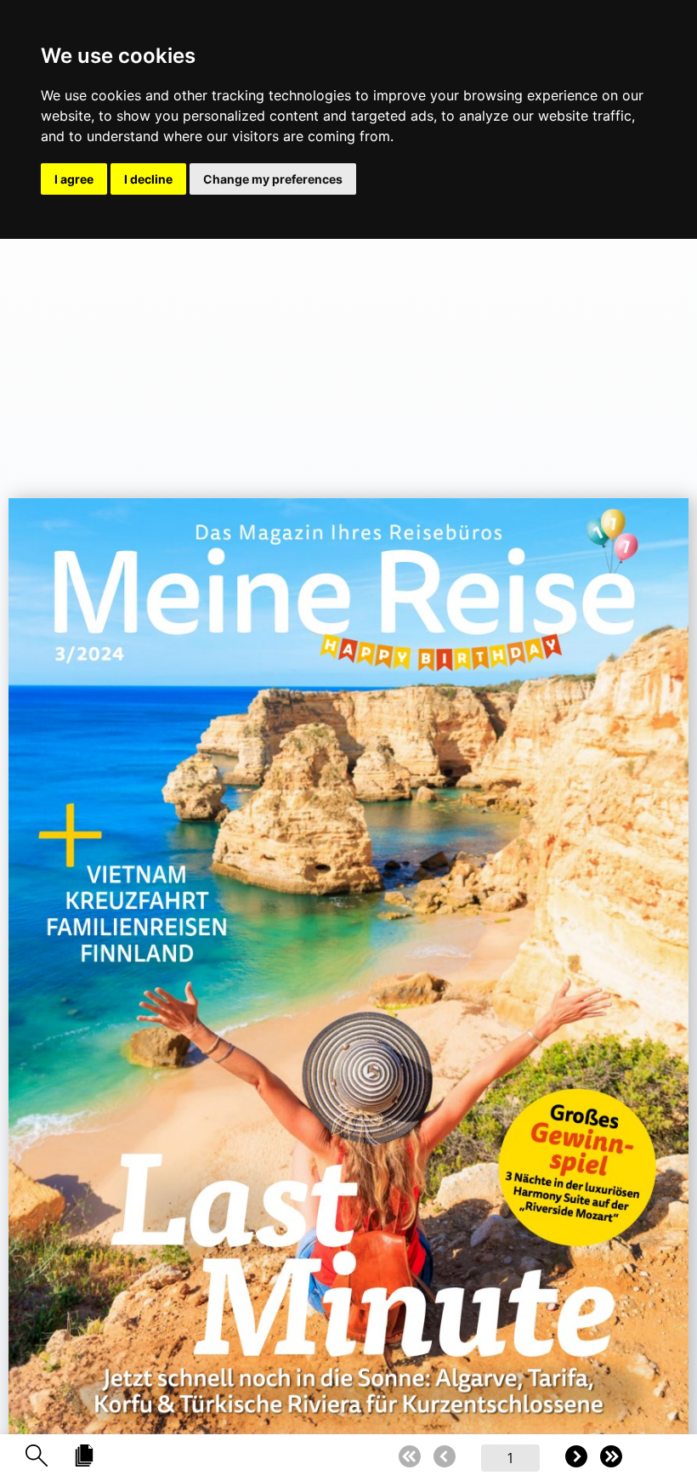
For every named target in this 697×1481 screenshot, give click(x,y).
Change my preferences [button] (273, 179)
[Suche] (37, 1456)
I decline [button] (148, 179)
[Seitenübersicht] (84, 1456)
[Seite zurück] (445, 1457)
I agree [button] (74, 179)
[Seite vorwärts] (576, 1457)
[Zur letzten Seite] (611, 1457)
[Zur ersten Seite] (410, 1457)
